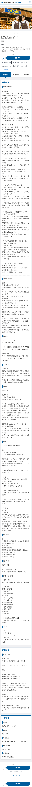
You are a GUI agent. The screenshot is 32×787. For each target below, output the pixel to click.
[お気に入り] (4, 58)
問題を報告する (16, 775)
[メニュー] (30, 2)
